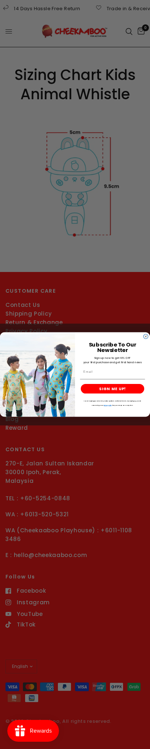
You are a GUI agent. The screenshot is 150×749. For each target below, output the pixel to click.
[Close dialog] (145, 336)
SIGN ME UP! (112, 389)
